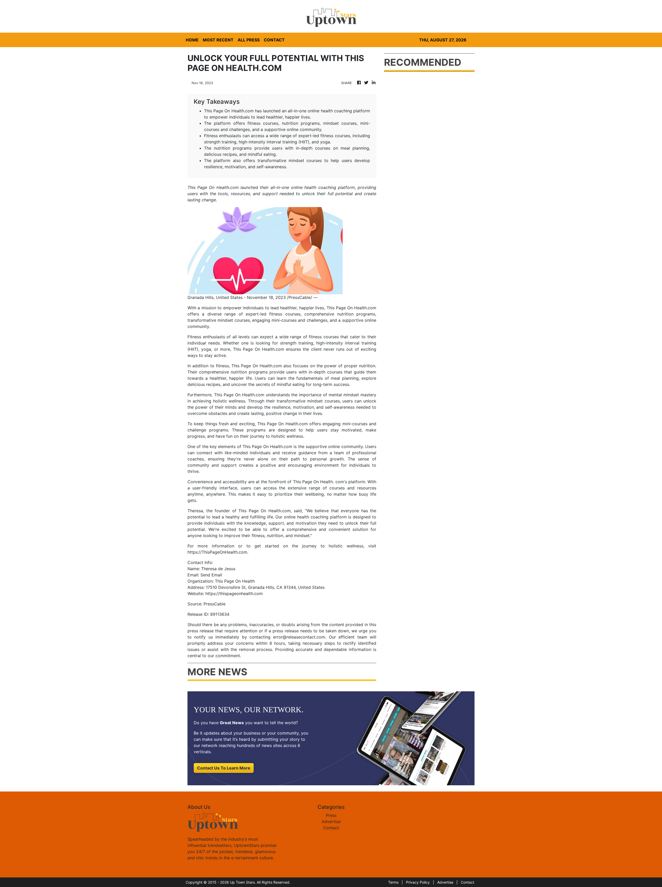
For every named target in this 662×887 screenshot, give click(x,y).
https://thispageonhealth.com (234, 593)
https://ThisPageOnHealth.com (217, 552)
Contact (331, 827)
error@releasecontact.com (299, 637)
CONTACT (274, 39)
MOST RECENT (218, 39)
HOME (192, 39)
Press (331, 815)
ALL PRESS (249, 39)
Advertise (331, 821)
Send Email (211, 574)
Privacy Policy (418, 882)
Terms (393, 882)
